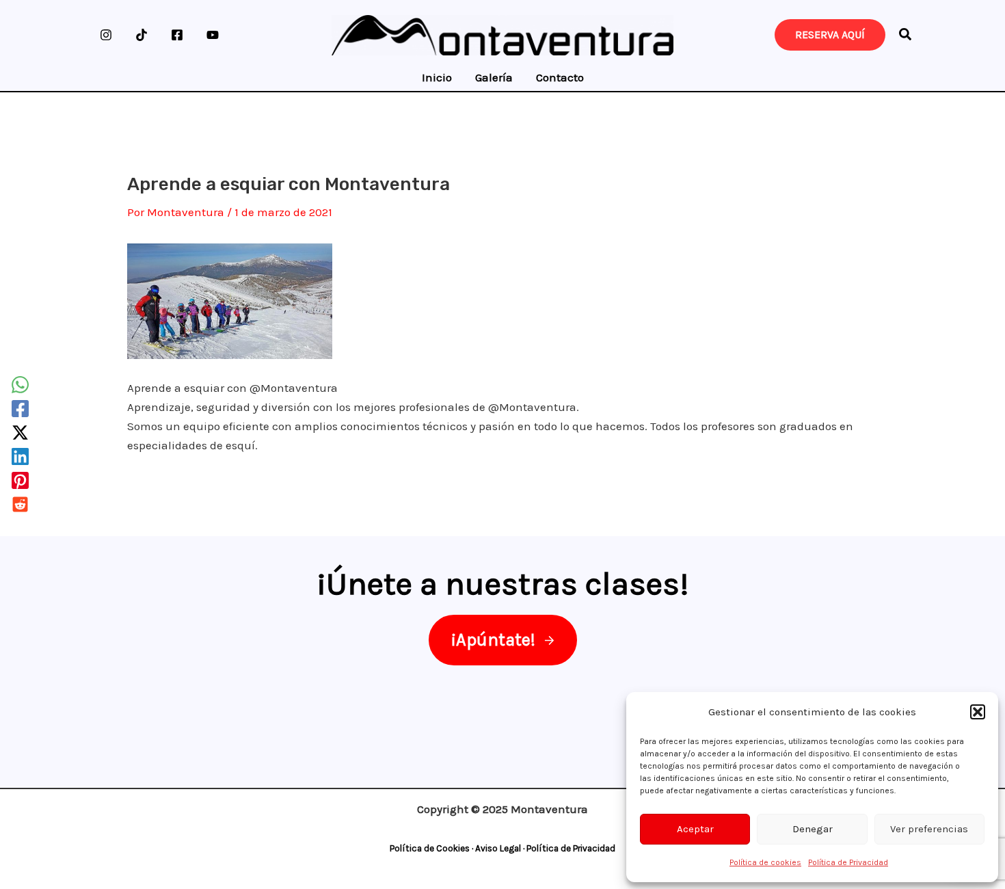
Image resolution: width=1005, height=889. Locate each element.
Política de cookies (765, 862)
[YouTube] (212, 35)
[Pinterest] (20, 480)
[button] (977, 712)
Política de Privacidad (848, 862)
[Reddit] (20, 504)
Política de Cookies (430, 848)
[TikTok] (141, 35)
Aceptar (695, 829)
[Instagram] (106, 35)
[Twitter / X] (20, 432)
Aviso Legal (498, 848)
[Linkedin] (20, 456)
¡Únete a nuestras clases (498, 583)
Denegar (812, 829)
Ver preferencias (929, 829)
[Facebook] (177, 35)
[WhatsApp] (20, 384)
